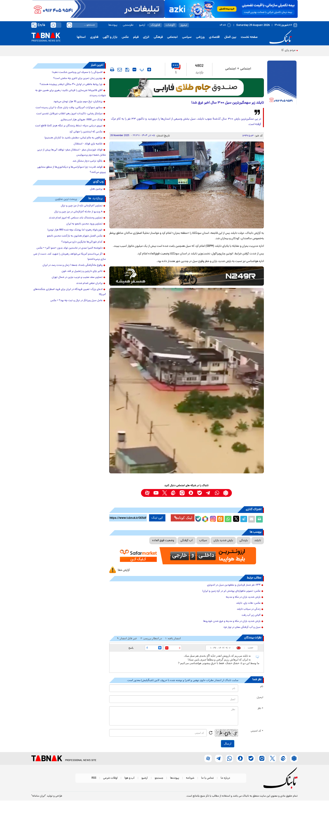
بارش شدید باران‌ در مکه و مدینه (243, 597)
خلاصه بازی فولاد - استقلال (88, 144)
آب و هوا (129, 778)
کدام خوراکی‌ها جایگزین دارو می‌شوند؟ (82, 242)
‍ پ (141, 69)
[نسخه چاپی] (259, 519)
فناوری (94, 37)
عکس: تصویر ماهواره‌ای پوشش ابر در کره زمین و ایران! (231, 591)
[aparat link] (147, 493)
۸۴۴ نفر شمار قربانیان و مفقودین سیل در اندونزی (234, 585)
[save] (127, 69)
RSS (94, 778)
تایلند (257, 540)
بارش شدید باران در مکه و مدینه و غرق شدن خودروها (232, 621)
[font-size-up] (149, 69)
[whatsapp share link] (228, 519)
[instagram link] (182, 493)
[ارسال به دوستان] (251, 519)
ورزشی (200, 37)
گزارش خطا (124, 570)
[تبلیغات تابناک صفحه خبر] (282, 83)
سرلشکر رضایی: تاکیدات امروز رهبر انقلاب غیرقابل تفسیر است (69, 114)
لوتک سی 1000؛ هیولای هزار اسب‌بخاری (82, 120)
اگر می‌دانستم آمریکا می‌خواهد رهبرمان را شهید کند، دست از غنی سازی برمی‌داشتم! (69, 256)
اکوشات (170, 25)
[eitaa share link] (220, 519)
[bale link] (199, 493)
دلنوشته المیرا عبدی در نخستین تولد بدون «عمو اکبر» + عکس (69, 248)
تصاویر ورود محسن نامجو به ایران (84, 224)
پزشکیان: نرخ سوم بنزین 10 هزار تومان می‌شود (78, 102)
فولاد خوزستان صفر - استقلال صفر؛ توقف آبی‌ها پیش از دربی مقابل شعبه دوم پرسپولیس (71, 152)
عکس (125, 37)
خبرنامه (190, 778)
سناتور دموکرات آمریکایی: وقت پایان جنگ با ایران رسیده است (69, 108)
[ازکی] (231, 9)
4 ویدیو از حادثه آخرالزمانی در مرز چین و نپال (78, 212)
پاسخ (130, 647)
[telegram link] (208, 493)
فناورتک (155, 25)
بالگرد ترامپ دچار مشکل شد (88, 161)
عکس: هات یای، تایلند (248, 603)
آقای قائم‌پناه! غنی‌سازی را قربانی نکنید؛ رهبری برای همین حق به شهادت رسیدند (70, 93)
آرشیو (142, 25)
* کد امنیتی (257, 731)
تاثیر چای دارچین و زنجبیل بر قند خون (82, 271)
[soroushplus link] (191, 493)
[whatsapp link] (217, 493)
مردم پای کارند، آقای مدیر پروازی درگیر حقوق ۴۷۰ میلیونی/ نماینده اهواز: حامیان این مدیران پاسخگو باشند (227, 50)
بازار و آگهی (110, 37)
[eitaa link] (173, 493)
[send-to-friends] (119, 69)
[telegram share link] (243, 519)
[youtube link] (156, 493)
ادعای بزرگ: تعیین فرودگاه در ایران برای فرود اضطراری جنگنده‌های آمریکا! (69, 292)
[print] (112, 69)
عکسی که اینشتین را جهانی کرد (86, 132)
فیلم (136, 37)
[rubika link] (226, 493)
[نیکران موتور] (186, 275)
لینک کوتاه (184, 518)
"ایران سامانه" (38, 796)
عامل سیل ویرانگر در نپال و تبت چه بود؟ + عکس (76, 301)
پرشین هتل (96, 189)
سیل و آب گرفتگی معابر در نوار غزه (242, 627)
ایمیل (260, 698)
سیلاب (203, 540)
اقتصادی (214, 37)
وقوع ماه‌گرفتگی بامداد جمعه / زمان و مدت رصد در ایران (73, 265)
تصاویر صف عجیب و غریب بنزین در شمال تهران (77, 277)
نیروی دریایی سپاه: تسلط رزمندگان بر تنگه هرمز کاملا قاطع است (69, 126)
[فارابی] (186, 87)
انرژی (146, 37)
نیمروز (183, 25)
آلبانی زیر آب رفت (251, 615)
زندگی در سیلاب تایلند (249, 609)
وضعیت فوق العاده (163, 540)
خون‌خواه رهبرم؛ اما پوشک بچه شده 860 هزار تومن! (75, 230)
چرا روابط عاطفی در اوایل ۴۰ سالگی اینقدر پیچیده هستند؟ (71, 84)
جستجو (159, 778)
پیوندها (112, 25)
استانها (81, 37)
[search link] (69, 25)
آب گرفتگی (186, 540)
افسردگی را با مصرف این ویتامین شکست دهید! (77, 72)
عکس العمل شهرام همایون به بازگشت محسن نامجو (75, 236)
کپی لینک (157, 517)
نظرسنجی (128, 25)
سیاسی (187, 37)
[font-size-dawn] (134, 69)
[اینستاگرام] (212, 518)
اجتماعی (172, 37)
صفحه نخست (249, 37)
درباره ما (225, 778)
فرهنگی (158, 37)
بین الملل (230, 37)
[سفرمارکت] (186, 555)
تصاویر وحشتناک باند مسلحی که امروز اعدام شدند (76, 218)
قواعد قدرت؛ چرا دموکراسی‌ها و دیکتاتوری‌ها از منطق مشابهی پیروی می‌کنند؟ (71, 169)
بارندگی (243, 540)
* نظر (260, 708)
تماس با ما (207, 778)
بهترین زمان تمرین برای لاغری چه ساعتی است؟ (78, 78)
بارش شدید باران (223, 540)
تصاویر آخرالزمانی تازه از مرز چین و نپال (82, 206)
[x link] (164, 493)
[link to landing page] (281, 37)
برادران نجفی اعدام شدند (89, 283)
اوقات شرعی (110, 778)
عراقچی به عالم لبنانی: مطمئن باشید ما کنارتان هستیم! (74, 138)
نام (261, 687)
